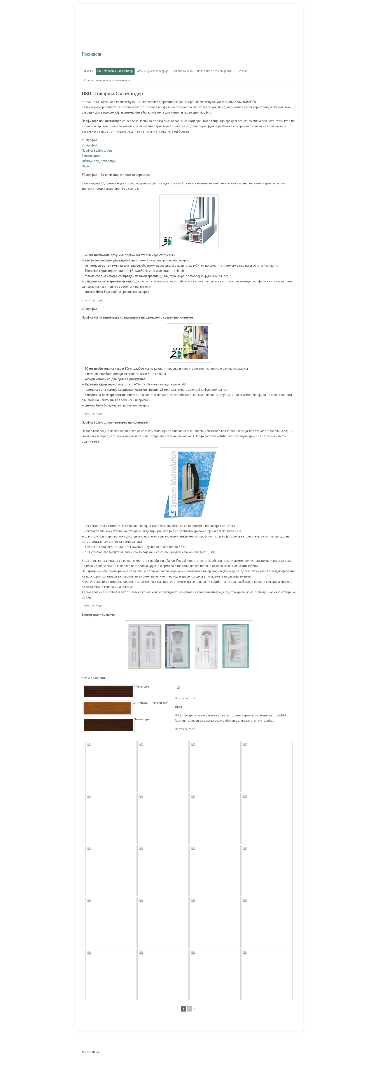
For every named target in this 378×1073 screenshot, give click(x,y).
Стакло (243, 71)
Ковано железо (183, 71)
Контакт (272, 16)
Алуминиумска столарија (152, 71)
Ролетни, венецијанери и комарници (107, 80)
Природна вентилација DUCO (215, 71)
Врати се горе (92, 300)
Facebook (224, 1035)
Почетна (153, 1035)
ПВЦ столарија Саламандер (115, 71)
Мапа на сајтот (202, 1035)
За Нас (190, 16)
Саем (182, 1035)
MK (291, 16)
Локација (245, 16)
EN (297, 16)
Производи (218, 16)
